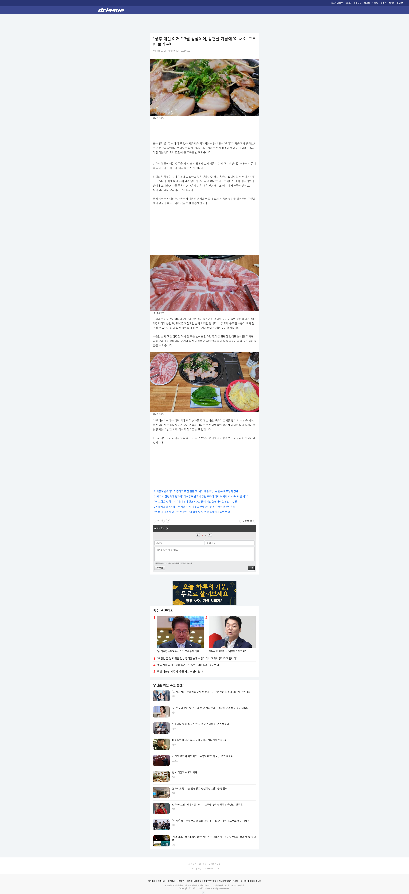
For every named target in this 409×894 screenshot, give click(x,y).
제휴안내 (161, 881)
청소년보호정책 (210, 881)
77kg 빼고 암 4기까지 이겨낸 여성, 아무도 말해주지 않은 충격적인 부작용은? (195, 506)
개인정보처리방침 (194, 881)
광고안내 (171, 881)
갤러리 (348, 3)
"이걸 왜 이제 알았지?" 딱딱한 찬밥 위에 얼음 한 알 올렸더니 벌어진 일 (192, 511)
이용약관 (180, 881)
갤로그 (383, 3)
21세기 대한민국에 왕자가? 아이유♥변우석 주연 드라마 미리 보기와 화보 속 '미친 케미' (201, 496)
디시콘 (400, 3)
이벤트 (392, 3)
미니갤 (367, 3)
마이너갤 (357, 3)
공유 (168, 521)
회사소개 (151, 881)
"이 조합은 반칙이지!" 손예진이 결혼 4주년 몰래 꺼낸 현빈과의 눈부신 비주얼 (195, 501)
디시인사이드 (337, 3)
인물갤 (375, 3)
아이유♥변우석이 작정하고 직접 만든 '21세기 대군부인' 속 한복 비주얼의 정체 (196, 491)
